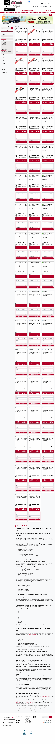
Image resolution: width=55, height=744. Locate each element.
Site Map (18, 722)
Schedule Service (36, 718)
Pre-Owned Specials (28, 721)
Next (27, 526)
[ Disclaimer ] (6, 23)
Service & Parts (35, 717)
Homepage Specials (28, 722)
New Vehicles (27, 718)
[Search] (50, 15)
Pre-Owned (26, 719)
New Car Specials (27, 720)
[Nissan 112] (13, 2)
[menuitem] (7, 35)
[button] (29, 1)
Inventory (27, 716)
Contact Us (19, 716)
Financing (18, 720)
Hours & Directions (19, 719)
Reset (7, 30)
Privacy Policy (18, 738)
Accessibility (12, 738)
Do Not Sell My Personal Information (33, 738)
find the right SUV (45, 696)
